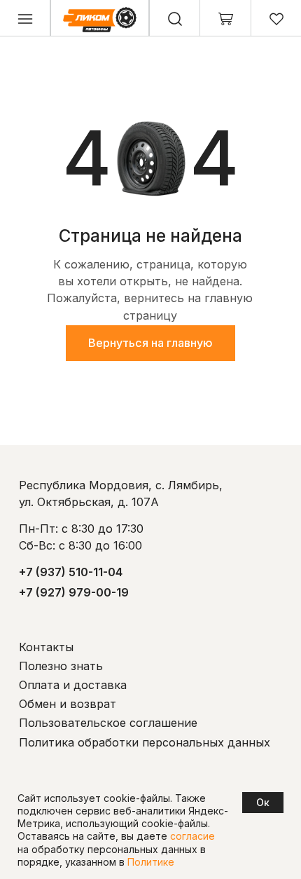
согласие (192, 836)
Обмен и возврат (67, 704)
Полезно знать (61, 666)
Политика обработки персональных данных (144, 742)
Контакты (46, 647)
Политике (150, 862)
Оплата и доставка (73, 685)
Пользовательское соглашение (108, 723)
